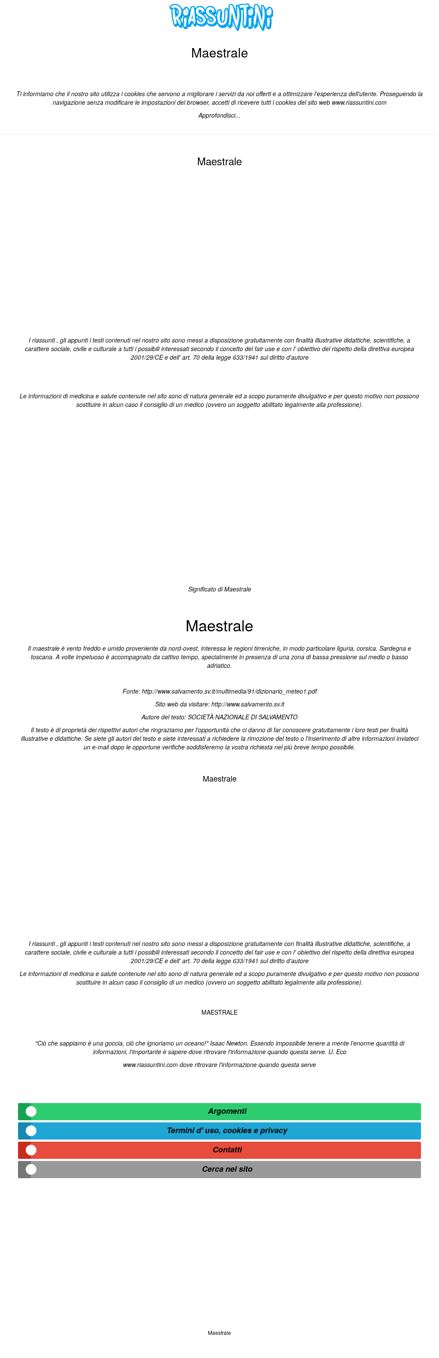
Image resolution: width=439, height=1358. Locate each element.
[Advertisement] (219, 250)
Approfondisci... (219, 115)
